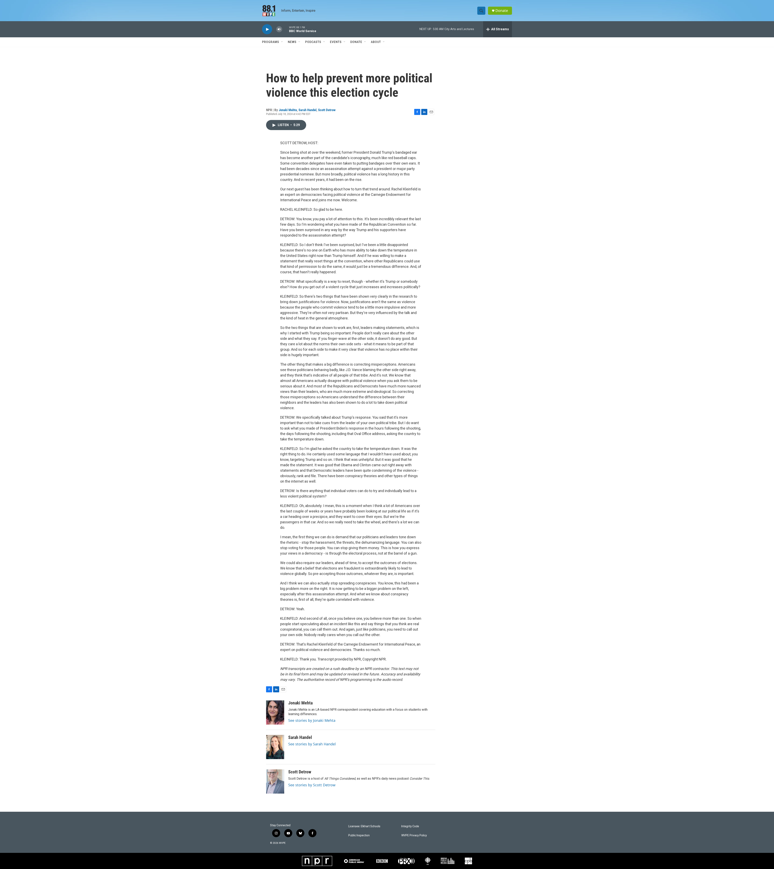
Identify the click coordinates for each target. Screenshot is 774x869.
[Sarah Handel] (275, 747)
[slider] (285, 29)
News (292, 42)
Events (336, 42)
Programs (270, 42)
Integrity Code (410, 826)
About (376, 42)
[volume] (279, 29)
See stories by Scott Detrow (311, 784)
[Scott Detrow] (275, 781)
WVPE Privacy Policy (414, 835)
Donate (501, 10)
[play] (267, 29)
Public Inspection (359, 835)
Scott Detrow (327, 110)
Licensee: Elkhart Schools (364, 826)
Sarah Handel (307, 110)
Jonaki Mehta (288, 110)
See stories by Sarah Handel (312, 744)
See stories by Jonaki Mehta (311, 720)
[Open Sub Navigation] (282, 42)
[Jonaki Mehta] (275, 712)
